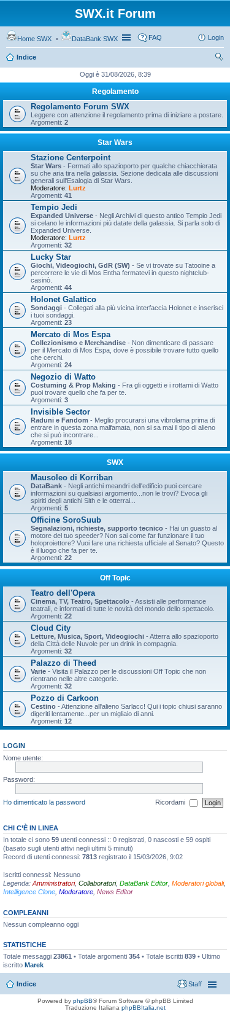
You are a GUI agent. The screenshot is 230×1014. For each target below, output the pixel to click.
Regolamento (115, 91)
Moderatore (76, 891)
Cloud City (51, 628)
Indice (26, 57)
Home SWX (34, 38)
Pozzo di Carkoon (65, 698)
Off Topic (115, 578)
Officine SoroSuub (66, 520)
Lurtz (77, 188)
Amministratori (54, 883)
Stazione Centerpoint (70, 157)
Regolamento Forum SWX (80, 106)
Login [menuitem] (216, 37)
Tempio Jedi (54, 207)
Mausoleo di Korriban (72, 477)
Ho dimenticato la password (44, 802)
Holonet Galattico (63, 299)
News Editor (115, 891)
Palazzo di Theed (63, 663)
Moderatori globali (198, 883)
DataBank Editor (144, 883)
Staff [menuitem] (195, 984)
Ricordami (171, 802)
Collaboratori (97, 883)
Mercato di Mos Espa (70, 334)
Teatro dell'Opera (63, 593)
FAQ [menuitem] (155, 37)
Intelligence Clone (29, 891)
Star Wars (115, 142)
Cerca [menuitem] (219, 58)
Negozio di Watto (63, 376)
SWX (115, 462)
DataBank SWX (95, 38)
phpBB (83, 1000)
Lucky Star (51, 257)
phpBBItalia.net (143, 1007)
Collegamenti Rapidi (127, 37)
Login (14, 745)
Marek (34, 965)
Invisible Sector (60, 411)
